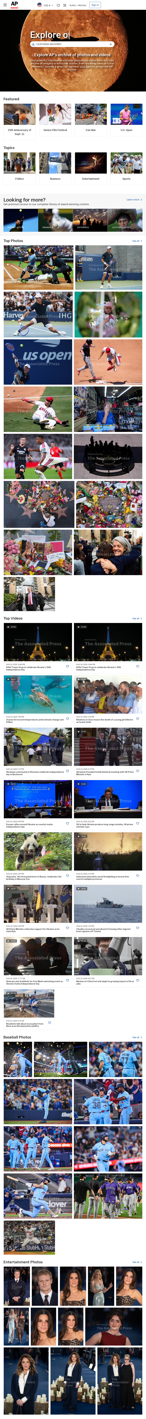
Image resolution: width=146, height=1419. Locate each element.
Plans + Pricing (78, 5)
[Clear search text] (111, 44)
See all (136, 240)
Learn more (133, 199)
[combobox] (47, 5)
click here (86, 66)
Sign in (95, 5)
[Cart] (64, 5)
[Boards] (58, 5)
